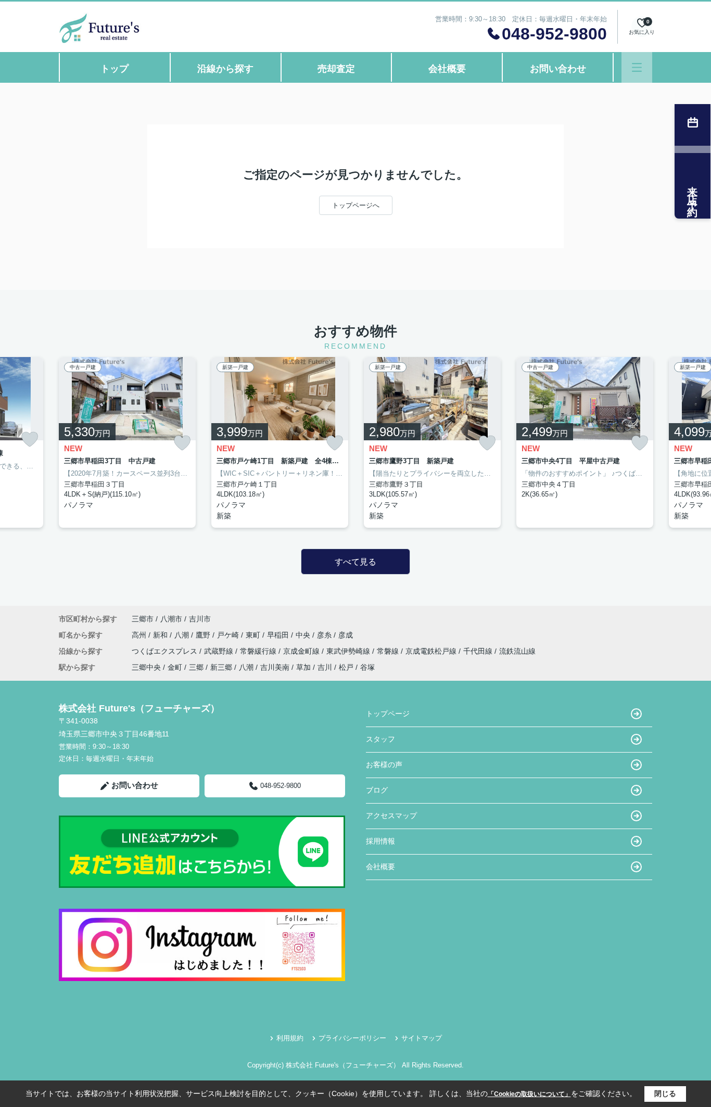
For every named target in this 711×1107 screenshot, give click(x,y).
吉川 (325, 667)
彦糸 (325, 635)
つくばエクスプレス (165, 651)
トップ (114, 68)
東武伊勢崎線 (349, 651)
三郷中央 (146, 667)
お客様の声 (384, 764)
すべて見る (355, 561)
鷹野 (204, 635)
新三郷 (221, 667)
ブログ (377, 790)
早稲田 (279, 635)
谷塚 (367, 667)
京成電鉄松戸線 (432, 651)
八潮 (182, 635)
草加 (303, 667)
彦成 (345, 635)
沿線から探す (225, 68)
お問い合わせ (558, 68)
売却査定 (336, 68)
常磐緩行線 (259, 651)
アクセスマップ (391, 815)
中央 (304, 635)
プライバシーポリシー (352, 1038)
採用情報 (380, 841)
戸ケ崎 (229, 635)
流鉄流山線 (517, 651)
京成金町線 (302, 651)
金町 (175, 667)
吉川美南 (274, 667)
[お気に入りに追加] (29, 439)
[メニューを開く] (637, 67)
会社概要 (447, 68)
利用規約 (289, 1038)
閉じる (665, 1093)
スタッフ (380, 739)
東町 (254, 635)
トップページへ (355, 205)
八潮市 (171, 619)
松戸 (346, 667)
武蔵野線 (219, 651)
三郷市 (143, 619)
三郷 (196, 667)
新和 (161, 635)
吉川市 (200, 619)
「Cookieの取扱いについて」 (529, 1094)
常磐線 (389, 651)
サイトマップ (421, 1038)
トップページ (388, 713)
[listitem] (127, 442)
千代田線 (478, 651)
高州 (140, 635)
